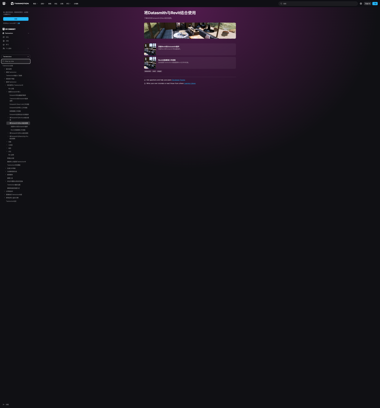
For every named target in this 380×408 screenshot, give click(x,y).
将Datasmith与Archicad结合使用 (19, 119)
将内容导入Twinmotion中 (15, 85)
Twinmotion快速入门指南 (14, 75)
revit (154, 71)
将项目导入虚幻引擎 (12, 198)
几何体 (10, 145)
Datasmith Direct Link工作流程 (19, 104)
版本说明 (9, 69)
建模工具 (10, 178)
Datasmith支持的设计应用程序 (19, 114)
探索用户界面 (10, 79)
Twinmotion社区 (11, 201)
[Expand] (4, 69)
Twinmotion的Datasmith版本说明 (19, 100)
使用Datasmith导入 (14, 92)
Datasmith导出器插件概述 (18, 95)
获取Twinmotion (11, 72)
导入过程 (11, 88)
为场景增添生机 (12, 171)
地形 (9, 148)
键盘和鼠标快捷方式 (13, 188)
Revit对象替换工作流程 (18, 130)
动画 (9, 142)
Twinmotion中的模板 (13, 165)
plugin (159, 71)
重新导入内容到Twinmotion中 (16, 161)
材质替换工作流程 (15, 111)
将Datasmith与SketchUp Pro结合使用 (19, 137)
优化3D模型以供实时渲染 (15, 181)
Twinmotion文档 (7, 66)
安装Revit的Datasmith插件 (19, 126)
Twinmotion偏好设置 (13, 185)
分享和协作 (9, 191)
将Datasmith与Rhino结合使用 (19, 133)
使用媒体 (10, 174)
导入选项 (11, 155)
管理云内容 (10, 158)
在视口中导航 (11, 168)
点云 (9, 151)
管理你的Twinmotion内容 (14, 194)
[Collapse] (4, 82)
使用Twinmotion (11, 82)
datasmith (148, 71)
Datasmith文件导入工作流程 (18, 107)
